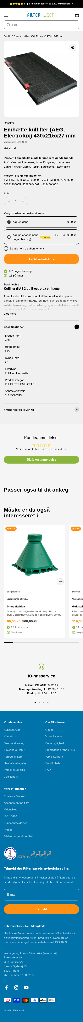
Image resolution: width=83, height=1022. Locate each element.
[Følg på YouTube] (26, 987)
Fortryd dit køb (13, 756)
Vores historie (53, 736)
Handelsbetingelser (15, 763)
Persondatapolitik (14, 769)
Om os (49, 729)
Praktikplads (52, 763)
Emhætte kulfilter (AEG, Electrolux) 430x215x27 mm (38, 36)
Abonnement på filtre (16, 802)
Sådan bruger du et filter (19, 836)
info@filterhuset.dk (46, 684)
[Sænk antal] (9, 201)
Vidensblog (10, 809)
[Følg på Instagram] (16, 987)
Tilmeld (41, 909)
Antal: (7, 193)
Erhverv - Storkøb (14, 796)
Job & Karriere (54, 756)
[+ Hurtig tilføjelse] (60, 581)
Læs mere (10, 313)
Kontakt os (10, 736)
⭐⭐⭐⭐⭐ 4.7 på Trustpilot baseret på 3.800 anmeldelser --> (41, 4)
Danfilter (76, 592)
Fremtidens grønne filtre (60, 749)
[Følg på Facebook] (6, 987)
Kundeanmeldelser (15, 822)
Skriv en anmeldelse (41, 459)
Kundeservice (12, 729)
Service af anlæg (14, 743)
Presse (8, 829)
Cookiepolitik (11, 776)
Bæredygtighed (54, 743)
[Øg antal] (23, 201)
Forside (7, 36)
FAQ (48, 769)
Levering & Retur (14, 749)
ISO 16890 (10, 816)
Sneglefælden (13, 592)
